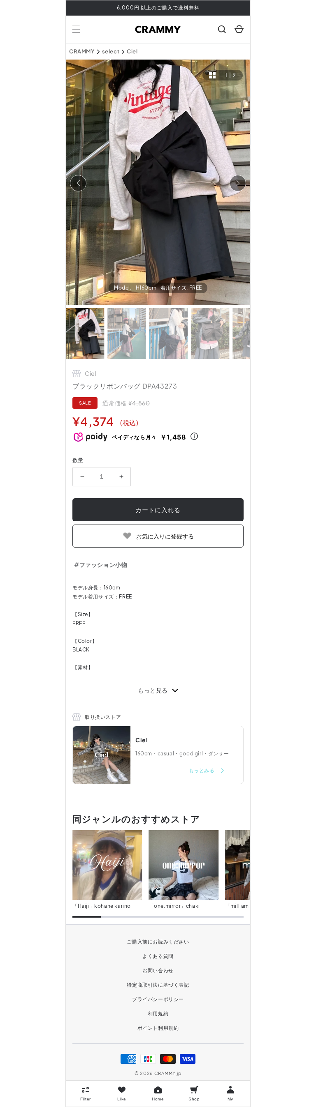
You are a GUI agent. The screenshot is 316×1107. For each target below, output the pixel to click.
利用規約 (158, 1013)
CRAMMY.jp (167, 1073)
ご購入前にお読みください (158, 942)
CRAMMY (82, 51)
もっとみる (202, 770)
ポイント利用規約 (158, 1028)
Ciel (132, 51)
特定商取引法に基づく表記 (158, 985)
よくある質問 (158, 956)
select (111, 51)
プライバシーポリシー (158, 999)
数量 (78, 460)
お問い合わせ (158, 970)
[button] (76, 29)
